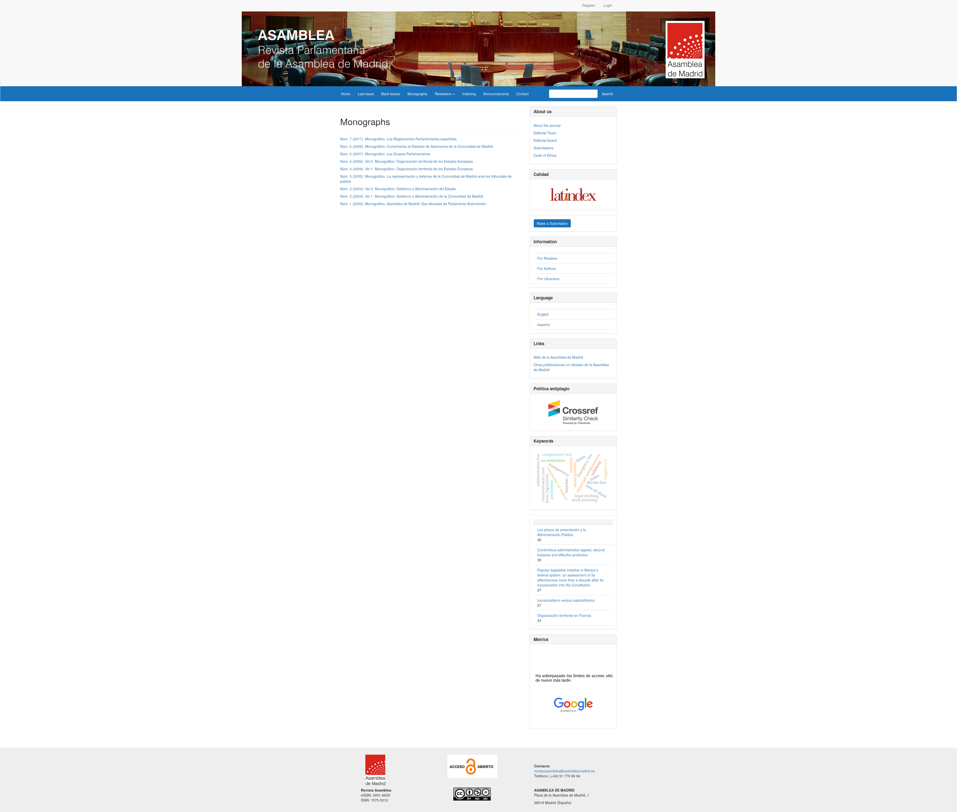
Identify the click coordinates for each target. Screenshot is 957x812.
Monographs (417, 93)
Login (607, 5)
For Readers (547, 258)
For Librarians (548, 278)
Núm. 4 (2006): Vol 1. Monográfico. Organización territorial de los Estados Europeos (406, 168)
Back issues (390, 93)
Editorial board (545, 140)
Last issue (366, 93)
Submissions (544, 147)
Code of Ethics (545, 155)
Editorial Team (545, 132)
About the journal (547, 125)
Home (345, 93)
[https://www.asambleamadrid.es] (373, 769)
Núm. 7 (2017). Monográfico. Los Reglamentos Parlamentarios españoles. (399, 138)
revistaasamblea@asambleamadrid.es (564, 770)
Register (588, 5)
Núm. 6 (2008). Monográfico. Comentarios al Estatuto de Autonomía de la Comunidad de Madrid (416, 146)
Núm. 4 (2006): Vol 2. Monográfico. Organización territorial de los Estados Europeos (406, 161)
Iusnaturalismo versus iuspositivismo (566, 600)
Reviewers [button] (443, 93)
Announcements (496, 93)
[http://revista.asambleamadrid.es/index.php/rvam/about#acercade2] (472, 765)
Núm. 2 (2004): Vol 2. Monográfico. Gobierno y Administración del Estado (398, 188)
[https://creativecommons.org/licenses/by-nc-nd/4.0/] (469, 793)
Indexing (469, 93)
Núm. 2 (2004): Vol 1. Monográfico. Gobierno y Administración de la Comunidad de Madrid (411, 196)
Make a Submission (552, 223)
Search (607, 93)
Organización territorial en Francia (564, 615)
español (543, 324)
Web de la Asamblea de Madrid (558, 357)
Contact (522, 93)
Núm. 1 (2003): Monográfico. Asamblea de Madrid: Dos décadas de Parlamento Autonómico (413, 203)
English (543, 314)
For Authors (546, 268)
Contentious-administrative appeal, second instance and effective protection (571, 552)
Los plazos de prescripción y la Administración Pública (561, 532)
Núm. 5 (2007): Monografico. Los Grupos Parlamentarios (385, 153)
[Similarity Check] (573, 412)
